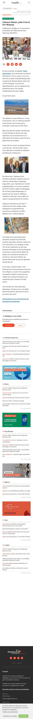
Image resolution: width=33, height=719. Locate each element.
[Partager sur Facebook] (8, 64)
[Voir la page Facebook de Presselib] (11, 658)
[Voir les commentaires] (3, 64)
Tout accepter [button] (23, 716)
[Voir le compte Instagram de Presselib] (22, 658)
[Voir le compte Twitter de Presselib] (14, 658)
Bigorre (15, 8)
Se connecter (8, 325)
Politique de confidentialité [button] (10, 712)
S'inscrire (20, 325)
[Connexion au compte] (29, 2)
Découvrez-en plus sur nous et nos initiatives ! (15, 689)
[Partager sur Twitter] (12, 64)
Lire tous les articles (26, 408)
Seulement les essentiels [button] (10, 716)
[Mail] (20, 64)
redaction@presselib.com (9, 698)
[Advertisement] (16, 594)
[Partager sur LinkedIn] (16, 64)
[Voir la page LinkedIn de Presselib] (18, 658)
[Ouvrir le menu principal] (4, 2)
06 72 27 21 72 (6, 696)
